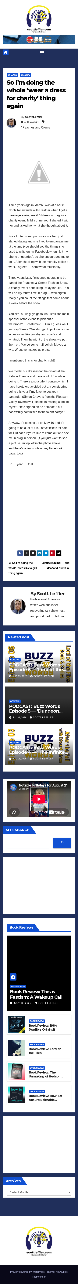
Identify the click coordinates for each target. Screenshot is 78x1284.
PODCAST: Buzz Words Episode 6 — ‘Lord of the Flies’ (36, 669)
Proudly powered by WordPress (27, 1271)
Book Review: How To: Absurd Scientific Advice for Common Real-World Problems (45, 1101)
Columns (12, 75)
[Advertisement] (39, 511)
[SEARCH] (62, 843)
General (25, 75)
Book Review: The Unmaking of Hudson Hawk (45, 1076)
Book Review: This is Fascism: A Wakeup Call (36, 994)
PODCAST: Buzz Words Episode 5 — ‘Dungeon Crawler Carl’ (34, 711)
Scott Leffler (33, 117)
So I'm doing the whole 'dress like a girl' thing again (23, 568)
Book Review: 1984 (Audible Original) (43, 1027)
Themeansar (38, 1276)
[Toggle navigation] (42, 52)
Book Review (18, 986)
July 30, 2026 (23, 1003)
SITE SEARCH (18, 830)
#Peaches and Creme (35, 127)
